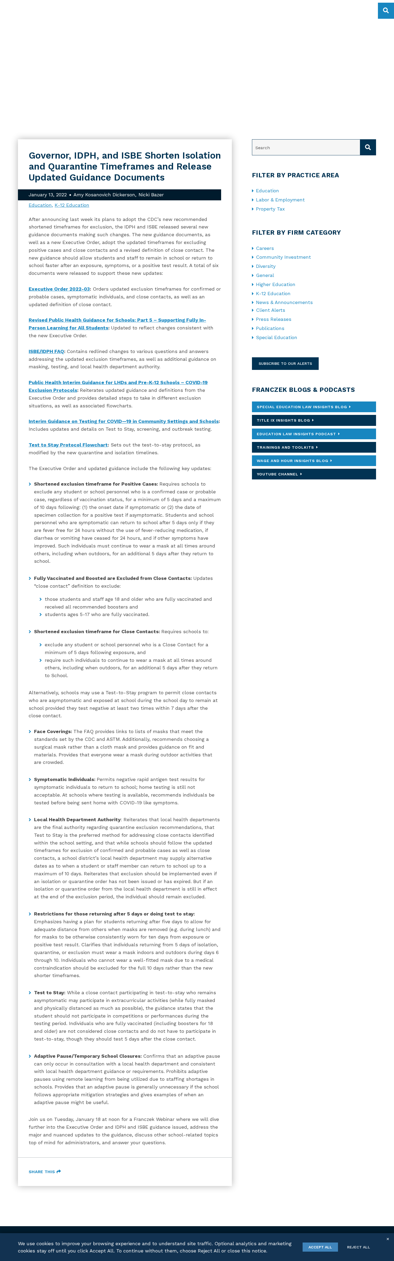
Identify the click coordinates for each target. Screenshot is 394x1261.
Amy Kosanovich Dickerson (104, 194)
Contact (354, 9)
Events (328, 9)
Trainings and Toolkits (285, 447)
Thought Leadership (288, 9)
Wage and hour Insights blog (292, 461)
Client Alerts (270, 310)
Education (40, 205)
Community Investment (283, 257)
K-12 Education (72, 205)
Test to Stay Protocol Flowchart (68, 445)
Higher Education (275, 284)
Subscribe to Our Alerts (285, 363)
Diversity (266, 266)
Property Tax (270, 209)
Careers (265, 248)
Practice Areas (173, 9)
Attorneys (244, 9)
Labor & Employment (280, 199)
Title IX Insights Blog (283, 420)
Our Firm (137, 9)
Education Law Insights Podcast (296, 434)
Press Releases (273, 319)
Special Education (276, 337)
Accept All (320, 1247)
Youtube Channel (277, 474)
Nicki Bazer (151, 194)
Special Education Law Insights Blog (302, 407)
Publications (270, 328)
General (265, 275)
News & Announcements (284, 302)
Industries (211, 9)
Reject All (358, 1247)
